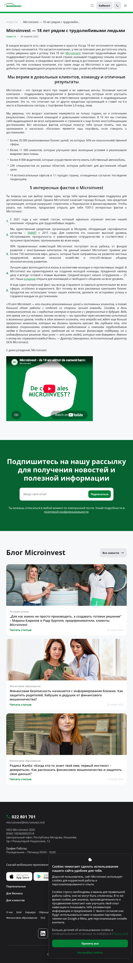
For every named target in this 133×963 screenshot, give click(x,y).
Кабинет (104, 5)
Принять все (90, 943)
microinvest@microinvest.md (25, 822)
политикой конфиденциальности (66, 512)
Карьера (30, 912)
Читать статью (21, 630)
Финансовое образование (21, 917)
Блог (19, 912)
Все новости (111, 553)
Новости (12, 22)
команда (30, 279)
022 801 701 (24, 817)
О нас (9, 912)
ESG (43, 917)
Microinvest (73, 53)
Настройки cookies (90, 952)
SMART (32, 233)
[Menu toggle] (125, 5)
